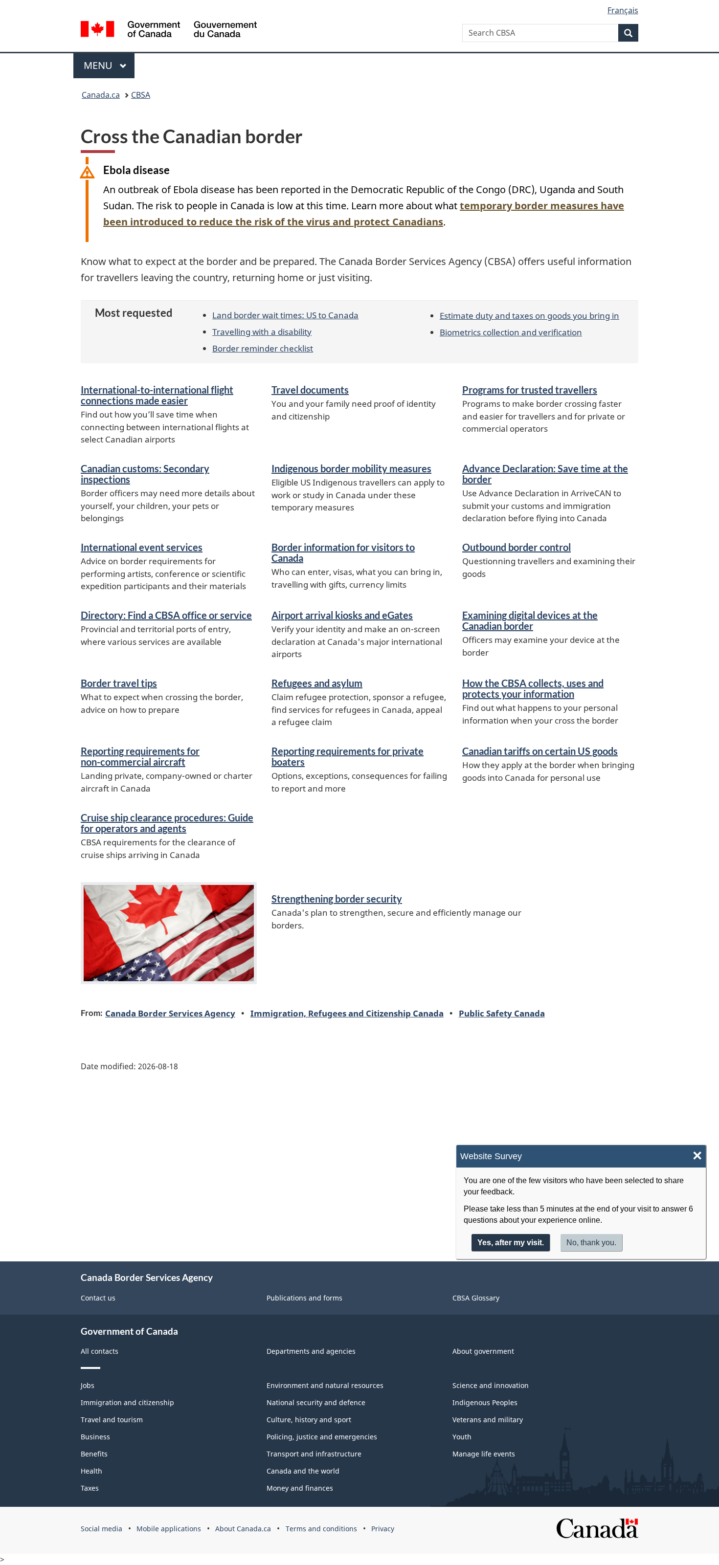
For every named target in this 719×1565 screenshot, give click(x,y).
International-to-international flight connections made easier (157, 395)
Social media (101, 1528)
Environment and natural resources (325, 1385)
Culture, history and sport (309, 1419)
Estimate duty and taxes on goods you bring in (529, 315)
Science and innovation (490, 1385)
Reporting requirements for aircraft (140, 756)
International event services (141, 547)
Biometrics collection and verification (511, 332)
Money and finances (300, 1488)
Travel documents (310, 390)
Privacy (382, 1528)
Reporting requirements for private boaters (347, 756)
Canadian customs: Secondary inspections (145, 474)
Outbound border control (516, 547)
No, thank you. (591, 1242)
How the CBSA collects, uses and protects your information (533, 688)
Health (91, 1471)
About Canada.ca (243, 1528)
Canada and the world (303, 1471)
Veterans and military (487, 1419)
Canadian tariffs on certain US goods (540, 751)
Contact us (98, 1297)
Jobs (87, 1385)
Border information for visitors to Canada (343, 552)
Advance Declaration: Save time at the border (545, 474)
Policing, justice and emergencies (322, 1436)
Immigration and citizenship (127, 1402)
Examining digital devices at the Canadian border (530, 620)
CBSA (140, 94)
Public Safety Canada (502, 1013)
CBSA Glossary (475, 1297)
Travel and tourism (112, 1419)
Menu (99, 65)
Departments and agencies (311, 1351)
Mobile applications (168, 1528)
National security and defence (316, 1402)
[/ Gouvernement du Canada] (169, 30)
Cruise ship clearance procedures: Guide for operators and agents (167, 823)
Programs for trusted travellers (529, 390)
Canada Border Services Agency (170, 1013)
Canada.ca (101, 94)
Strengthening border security (336, 898)
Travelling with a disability (262, 331)
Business (95, 1436)
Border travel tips (119, 683)
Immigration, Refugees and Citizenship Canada (347, 1013)
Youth (462, 1436)
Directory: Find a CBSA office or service (166, 615)
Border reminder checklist (262, 348)
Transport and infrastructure (314, 1453)
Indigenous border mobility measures (351, 468)
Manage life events (483, 1453)
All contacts (99, 1351)
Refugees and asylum (316, 683)
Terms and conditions (321, 1528)
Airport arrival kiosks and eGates (342, 615)
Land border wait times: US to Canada (285, 315)
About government (483, 1351)
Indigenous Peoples (484, 1402)
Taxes (90, 1488)
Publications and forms (304, 1297)
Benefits (94, 1453)
